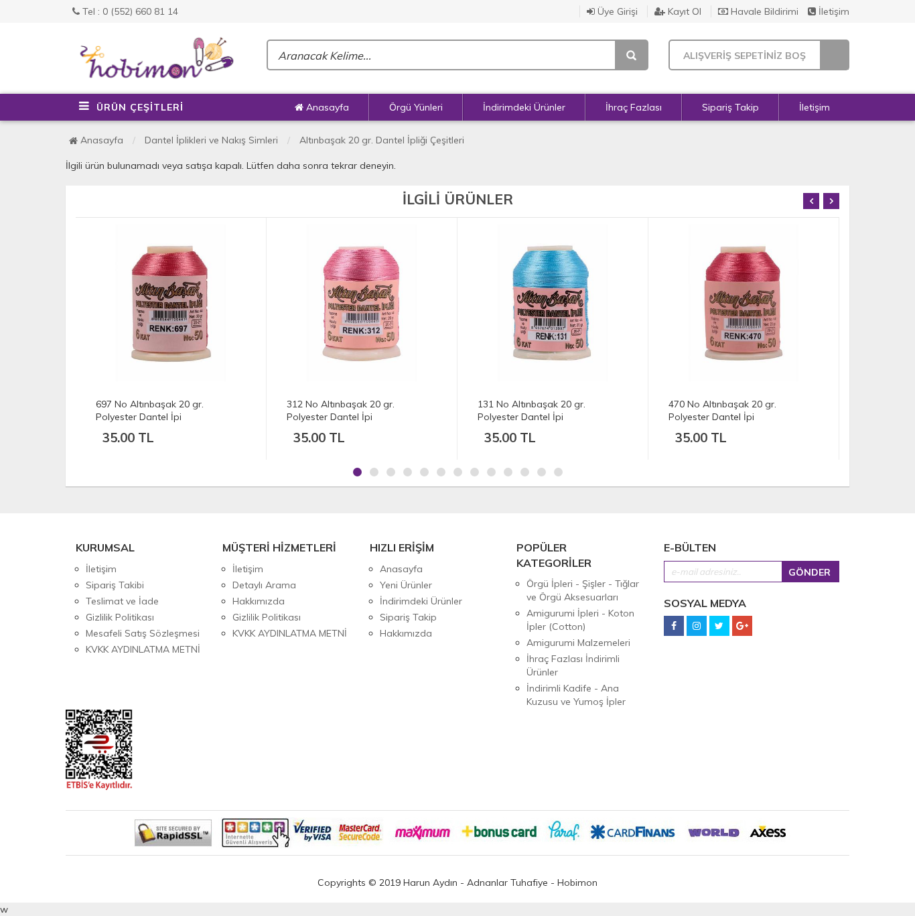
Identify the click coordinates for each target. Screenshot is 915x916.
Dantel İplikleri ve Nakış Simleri (211, 140)
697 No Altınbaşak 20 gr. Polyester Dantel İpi (150, 410)
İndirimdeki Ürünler (524, 107)
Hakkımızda (258, 601)
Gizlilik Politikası (120, 617)
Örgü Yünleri (416, 107)
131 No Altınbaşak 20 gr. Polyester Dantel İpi (531, 410)
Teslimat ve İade (122, 601)
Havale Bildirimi (763, 11)
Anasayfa (326, 107)
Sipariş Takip (730, 107)
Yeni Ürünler (406, 585)
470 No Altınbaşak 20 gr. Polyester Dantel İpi (722, 410)
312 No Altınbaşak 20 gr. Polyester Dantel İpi (341, 410)
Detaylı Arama (264, 585)
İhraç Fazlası (634, 107)
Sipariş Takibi (115, 585)
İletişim (832, 11)
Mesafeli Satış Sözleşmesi (143, 633)
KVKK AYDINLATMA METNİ (143, 649)
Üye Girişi (616, 11)
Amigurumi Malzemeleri (578, 643)
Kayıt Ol (683, 11)
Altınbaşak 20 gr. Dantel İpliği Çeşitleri (381, 140)
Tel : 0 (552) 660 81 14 (129, 11)
